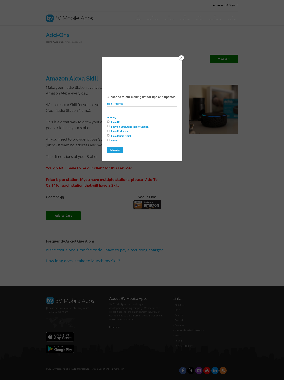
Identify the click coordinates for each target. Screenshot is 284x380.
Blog (199, 19)
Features (153, 19)
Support (185, 19)
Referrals (215, 19)
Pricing (169, 19)
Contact (232, 19)
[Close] (181, 57)
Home (137, 19)
